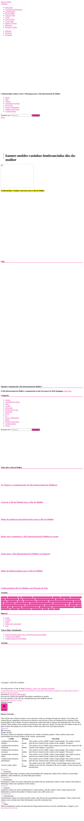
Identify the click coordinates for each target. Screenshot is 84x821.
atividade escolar (13, 597)
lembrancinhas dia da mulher (30, 607)
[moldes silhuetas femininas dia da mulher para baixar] (20, 382)
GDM (7, 17)
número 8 (45, 609)
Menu (3, 117)
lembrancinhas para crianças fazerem (63, 607)
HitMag (23, 694)
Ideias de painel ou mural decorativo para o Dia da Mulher (27, 519)
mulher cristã (14, 609)
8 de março (4, 597)
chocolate (4, 601)
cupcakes (20, 601)
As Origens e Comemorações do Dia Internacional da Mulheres (29, 485)
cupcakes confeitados (30, 601)
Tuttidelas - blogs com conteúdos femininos (40, 688)
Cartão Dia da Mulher (12, 637)
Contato (8, 620)
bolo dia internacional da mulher (42, 597)
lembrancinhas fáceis (45, 607)
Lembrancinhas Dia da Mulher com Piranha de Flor (24, 588)
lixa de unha (78, 607)
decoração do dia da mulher (61, 603)
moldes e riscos (5, 609)
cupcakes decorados (42, 601)
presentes (57, 609)
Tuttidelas (4, 4)
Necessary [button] (4, 728)
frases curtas (72, 605)
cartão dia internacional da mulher (45, 599)
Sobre (7, 622)
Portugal (51, 609)
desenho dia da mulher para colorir (55, 605)
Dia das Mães (10, 13)
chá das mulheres (12, 601)
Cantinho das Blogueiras (13, 9)
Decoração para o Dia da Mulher (34, 605)
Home (7, 97)
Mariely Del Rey (11, 23)
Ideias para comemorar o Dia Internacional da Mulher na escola (29, 536)
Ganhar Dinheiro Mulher (52, 690)
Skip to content (6, 2)
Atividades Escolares (12, 103)
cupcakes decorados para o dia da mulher (61, 601)
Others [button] (3, 802)
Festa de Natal (10, 15)
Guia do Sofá (9, 19)
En (6, 416)
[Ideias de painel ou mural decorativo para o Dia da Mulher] (8, 515)
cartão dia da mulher (29, 599)
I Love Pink (9, 21)
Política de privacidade (13, 624)
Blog (7, 99)
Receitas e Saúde (11, 27)
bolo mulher (56, 597)
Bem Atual (9, 7)
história (10, 607)
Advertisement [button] (6, 794)
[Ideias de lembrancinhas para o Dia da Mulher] (8, 567)
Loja (6, 626)
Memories (8, 25)
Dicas (7, 414)
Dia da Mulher (30, 690)
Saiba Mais (68, 391)
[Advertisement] (42, 53)
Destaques (8, 412)
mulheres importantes (24, 609)
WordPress (13, 694)
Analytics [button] (4, 786)
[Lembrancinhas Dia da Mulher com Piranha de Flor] (8, 584)
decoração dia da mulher (22, 603)
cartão (20, 599)
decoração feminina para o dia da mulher (13, 605)
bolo (19, 597)
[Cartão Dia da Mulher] (20, 325)
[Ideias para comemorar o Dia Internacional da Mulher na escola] (8, 532)
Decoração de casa (11, 410)
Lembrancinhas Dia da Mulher (15, 639)
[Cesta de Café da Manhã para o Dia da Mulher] (8, 498)
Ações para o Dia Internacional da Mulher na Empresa (25, 554)
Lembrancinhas (10, 111)
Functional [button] (4, 769)
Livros (7, 426)
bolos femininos (65, 597)
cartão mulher (60, 599)
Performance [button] (5, 777)
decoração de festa (9, 603)
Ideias (7, 420)
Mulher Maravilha (37, 609)
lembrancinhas (17, 607)
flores (67, 605)
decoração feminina (75, 603)
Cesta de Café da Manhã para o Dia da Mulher (22, 502)
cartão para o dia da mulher (72, 599)
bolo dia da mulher (27, 597)
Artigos (7, 101)
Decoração (9, 105)
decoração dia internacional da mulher (41, 603)
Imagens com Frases (12, 109)
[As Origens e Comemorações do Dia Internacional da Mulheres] (8, 481)
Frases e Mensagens (12, 107)
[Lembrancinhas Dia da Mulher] (20, 289)
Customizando (10, 11)
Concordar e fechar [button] (15, 700)
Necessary (7, 730)
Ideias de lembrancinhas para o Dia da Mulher (22, 571)
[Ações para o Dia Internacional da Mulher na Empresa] (8, 549)
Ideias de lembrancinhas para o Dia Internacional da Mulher (25, 635)
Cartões (7, 406)
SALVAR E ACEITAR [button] (9, 808)
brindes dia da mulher (11, 599)
